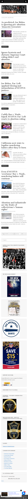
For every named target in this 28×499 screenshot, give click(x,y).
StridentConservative (6, 270)
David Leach (4, 28)
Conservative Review (8, 455)
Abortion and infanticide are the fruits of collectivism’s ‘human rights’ (13, 206)
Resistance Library (8, 461)
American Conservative (9, 453)
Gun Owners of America (9, 458)
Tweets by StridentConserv (8, 446)
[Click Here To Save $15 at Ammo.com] (11, 368)
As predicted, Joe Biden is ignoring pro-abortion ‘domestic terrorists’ (13, 24)
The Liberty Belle (7, 466)
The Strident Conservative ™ (13, 496)
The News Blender (8, 468)
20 (22, 233)
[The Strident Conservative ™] (14, 8)
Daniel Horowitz (7, 456)
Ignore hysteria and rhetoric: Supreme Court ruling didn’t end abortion (13, 56)
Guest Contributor (5, 211)
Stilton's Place (7, 465)
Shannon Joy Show (8, 463)
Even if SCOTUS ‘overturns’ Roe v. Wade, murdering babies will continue (13, 175)
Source (2, 480)
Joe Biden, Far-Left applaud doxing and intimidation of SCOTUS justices (13, 87)
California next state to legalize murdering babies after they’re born (13, 145)
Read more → (5, 46)
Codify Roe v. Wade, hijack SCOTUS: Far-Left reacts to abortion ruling (13, 116)
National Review (7, 460)
